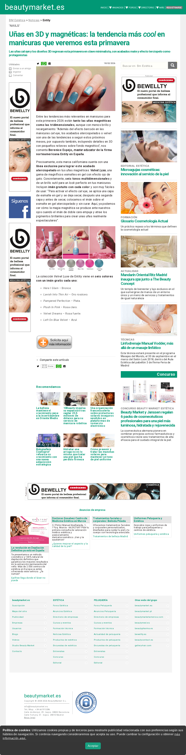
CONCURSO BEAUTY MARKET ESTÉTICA (147, 408)
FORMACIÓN (129, 217)
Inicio (104, 7)
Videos (15, 640)
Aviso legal (29, 717)
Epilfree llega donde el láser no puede (28, 579)
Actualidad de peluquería (107, 634)
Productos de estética (65, 640)
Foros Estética (60, 605)
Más (161, 7)
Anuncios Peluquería (105, 611)
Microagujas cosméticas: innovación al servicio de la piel (145, 171)
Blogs (15, 634)
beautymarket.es (35, 7)
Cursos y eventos (62, 623)
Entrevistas (58, 651)
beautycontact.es (144, 640)
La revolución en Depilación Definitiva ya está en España (27, 549)
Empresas (17, 623)
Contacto (17, 651)
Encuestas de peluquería (107, 645)
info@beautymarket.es (36, 706)
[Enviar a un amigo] (48, 367)
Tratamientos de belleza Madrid (110, 536)
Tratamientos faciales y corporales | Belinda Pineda (109, 519)
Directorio (147, 7)
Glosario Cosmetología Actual (144, 221)
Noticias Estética (62, 634)
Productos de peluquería (107, 640)
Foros (132, 7)
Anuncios (117, 7)
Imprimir (17, 72)
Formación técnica (63, 628)
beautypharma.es (144, 628)
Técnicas (127, 339)
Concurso (166, 374)
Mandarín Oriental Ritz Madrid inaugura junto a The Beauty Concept (146, 279)
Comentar (18, 75)
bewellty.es (140, 634)
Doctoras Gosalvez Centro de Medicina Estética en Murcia (69, 519)
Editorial (57, 663)
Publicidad (17, 617)
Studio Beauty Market (23, 645)
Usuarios (16, 628)
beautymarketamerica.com (149, 617)
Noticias (33, 20)
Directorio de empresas (65, 617)
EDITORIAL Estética (135, 165)
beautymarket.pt (143, 611)
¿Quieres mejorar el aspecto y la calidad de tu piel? (70, 545)
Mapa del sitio (19, 611)
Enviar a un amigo (22, 68)
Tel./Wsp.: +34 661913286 (37, 709)
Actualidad (129, 271)
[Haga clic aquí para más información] (54, 348)
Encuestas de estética (64, 645)
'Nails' (14, 25)
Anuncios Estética (62, 611)
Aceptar (93, 745)
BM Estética (17, 20)
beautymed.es (142, 623)
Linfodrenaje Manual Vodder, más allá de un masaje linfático (147, 345)
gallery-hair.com (143, 645)
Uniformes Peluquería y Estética (148, 519)
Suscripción (18, 605)
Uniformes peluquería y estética (151, 534)
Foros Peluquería (103, 605)
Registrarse (174, 7)
